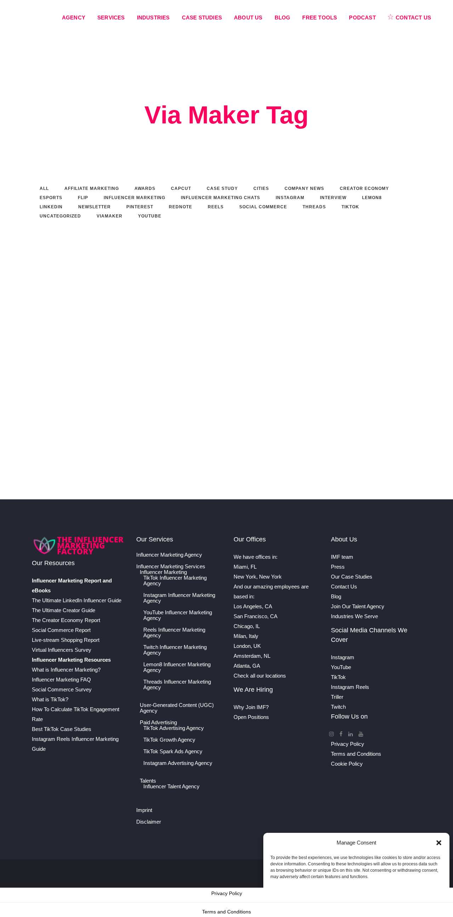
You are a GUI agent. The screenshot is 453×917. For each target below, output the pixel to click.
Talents (148, 781)
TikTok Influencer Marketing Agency (175, 580)
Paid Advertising (158, 722)
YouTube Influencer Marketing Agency (177, 615)
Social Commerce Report (61, 630)
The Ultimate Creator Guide (63, 610)
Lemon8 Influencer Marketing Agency (177, 667)
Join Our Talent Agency (357, 606)
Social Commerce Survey (62, 689)
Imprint (144, 810)
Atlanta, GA (247, 666)
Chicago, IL (247, 626)
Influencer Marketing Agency (169, 555)
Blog (336, 596)
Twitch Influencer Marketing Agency (175, 650)
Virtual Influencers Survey (61, 650)
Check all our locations (260, 676)
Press (338, 567)
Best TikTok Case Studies (61, 729)
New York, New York (258, 577)
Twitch (338, 707)
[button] (438, 842)
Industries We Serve (354, 616)
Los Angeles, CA (253, 606)
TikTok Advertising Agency (173, 728)
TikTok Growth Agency (169, 740)
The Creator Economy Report (66, 620)
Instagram (342, 657)
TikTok (338, 677)
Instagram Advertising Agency (177, 763)
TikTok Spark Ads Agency (172, 751)
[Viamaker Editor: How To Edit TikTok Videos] (213, 269)
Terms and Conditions (356, 754)
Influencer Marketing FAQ (61, 680)
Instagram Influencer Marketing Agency (179, 598)
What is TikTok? (50, 699)
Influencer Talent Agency (171, 786)
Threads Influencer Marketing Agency (177, 684)
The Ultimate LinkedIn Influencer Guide (76, 600)
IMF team (342, 557)
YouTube (341, 667)
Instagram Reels (350, 687)
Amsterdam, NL (252, 656)
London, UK (247, 646)
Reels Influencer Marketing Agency (174, 632)
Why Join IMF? (251, 707)
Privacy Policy (347, 744)
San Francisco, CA (255, 616)
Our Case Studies (351, 577)
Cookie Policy (347, 764)
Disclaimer (148, 822)
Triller (337, 697)
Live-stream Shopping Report (65, 640)
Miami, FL (245, 567)
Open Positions (251, 717)
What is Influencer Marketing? (66, 670)
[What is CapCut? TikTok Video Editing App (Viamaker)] (92, 269)
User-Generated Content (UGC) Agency (177, 708)
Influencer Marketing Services (170, 566)
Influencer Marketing (163, 572)
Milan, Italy (246, 636)
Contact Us (344, 587)
